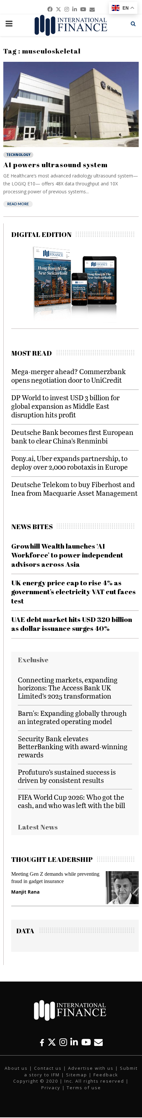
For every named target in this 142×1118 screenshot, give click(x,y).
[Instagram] (63, 1042)
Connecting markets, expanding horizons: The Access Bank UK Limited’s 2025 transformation (68, 688)
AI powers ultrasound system (55, 164)
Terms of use (84, 1088)
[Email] (98, 1042)
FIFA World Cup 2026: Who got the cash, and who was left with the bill (71, 801)
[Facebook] (42, 1042)
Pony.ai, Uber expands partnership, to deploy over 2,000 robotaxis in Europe (69, 462)
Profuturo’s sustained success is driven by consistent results (67, 776)
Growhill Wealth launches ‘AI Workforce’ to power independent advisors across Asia (67, 555)
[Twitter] (52, 1042)
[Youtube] (86, 1042)
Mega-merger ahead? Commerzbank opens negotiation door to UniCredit (68, 375)
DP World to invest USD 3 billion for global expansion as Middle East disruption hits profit (65, 406)
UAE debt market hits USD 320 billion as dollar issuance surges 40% (71, 624)
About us (16, 1068)
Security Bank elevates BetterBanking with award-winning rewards (72, 747)
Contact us (48, 1068)
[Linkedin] (74, 1042)
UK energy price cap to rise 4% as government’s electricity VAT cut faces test (73, 591)
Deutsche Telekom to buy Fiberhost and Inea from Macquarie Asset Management (74, 489)
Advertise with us (91, 1068)
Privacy (50, 1088)
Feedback (105, 1075)
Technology (18, 154)
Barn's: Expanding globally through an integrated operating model (72, 717)
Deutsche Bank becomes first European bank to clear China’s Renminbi (72, 436)
